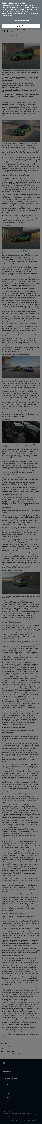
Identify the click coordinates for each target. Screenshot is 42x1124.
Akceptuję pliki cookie (21, 26)
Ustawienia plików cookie (21, 21)
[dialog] (21, 14)
